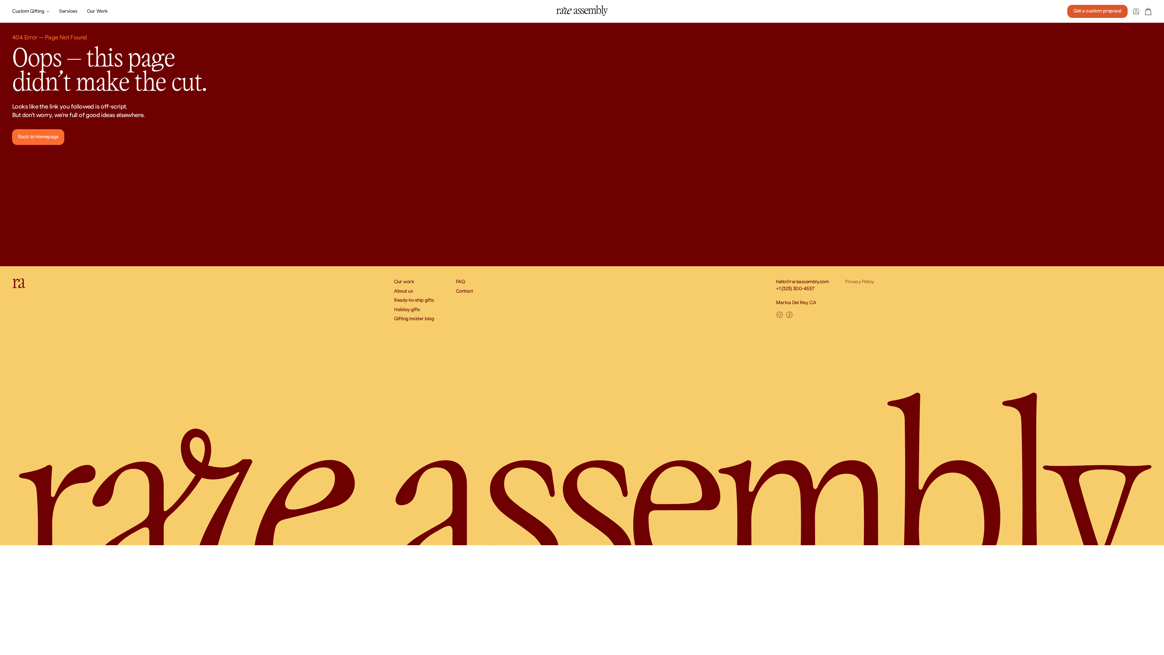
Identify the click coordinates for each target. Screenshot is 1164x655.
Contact (464, 291)
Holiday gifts (407, 309)
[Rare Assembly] (582, 10)
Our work (404, 281)
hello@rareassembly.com (802, 281)
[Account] (1136, 11)
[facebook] (789, 314)
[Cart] (1148, 11)
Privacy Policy (859, 281)
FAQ (460, 281)
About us (403, 291)
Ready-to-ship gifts (414, 300)
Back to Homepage (38, 136)
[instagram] (779, 314)
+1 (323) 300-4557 (795, 288)
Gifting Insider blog (414, 318)
